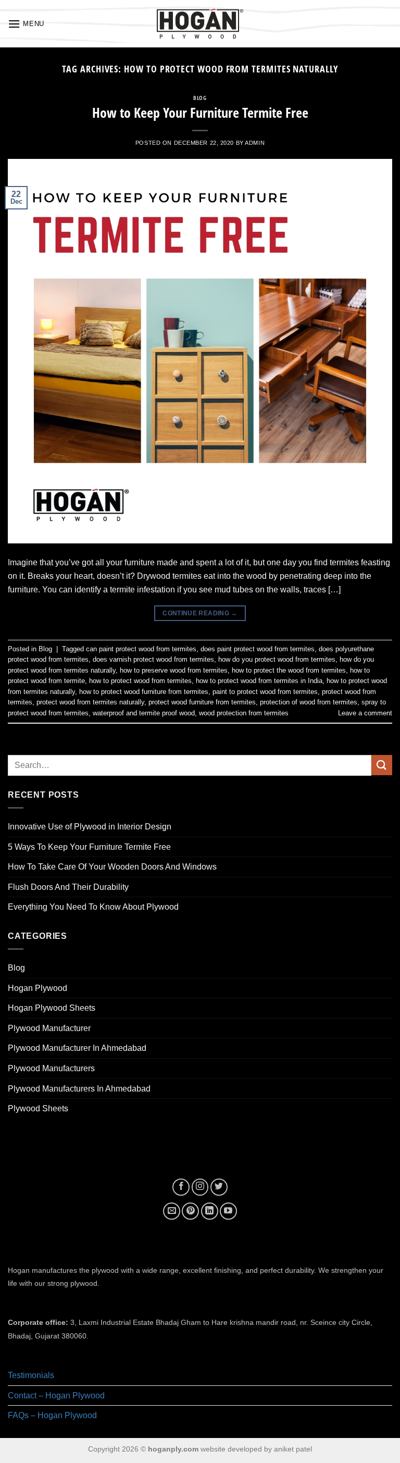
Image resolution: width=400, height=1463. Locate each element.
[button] (26, 23)
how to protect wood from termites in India (259, 681)
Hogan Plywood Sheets (51, 1007)
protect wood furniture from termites (202, 702)
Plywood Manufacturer (49, 1028)
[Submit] (381, 765)
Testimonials (31, 1375)
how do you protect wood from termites (276, 659)
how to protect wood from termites (140, 681)
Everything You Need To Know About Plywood (93, 906)
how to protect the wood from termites (289, 670)
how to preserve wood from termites (174, 670)
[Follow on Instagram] (200, 1187)
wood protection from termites (244, 713)
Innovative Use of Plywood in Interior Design (89, 826)
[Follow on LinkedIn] (209, 1211)
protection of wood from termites (308, 702)
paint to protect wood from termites (265, 692)
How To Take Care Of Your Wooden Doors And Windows (112, 866)
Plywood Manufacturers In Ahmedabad (79, 1088)
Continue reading (200, 613)
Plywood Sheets (38, 1108)
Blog (199, 98)
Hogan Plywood (37, 988)
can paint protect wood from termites (141, 649)
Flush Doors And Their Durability (68, 887)
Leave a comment (365, 713)
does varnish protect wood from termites (153, 659)
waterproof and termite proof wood (144, 713)
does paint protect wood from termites (258, 649)
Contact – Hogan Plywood (56, 1395)
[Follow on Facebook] (181, 1187)
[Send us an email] (171, 1211)
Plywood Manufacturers (51, 1068)
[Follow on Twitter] (219, 1187)
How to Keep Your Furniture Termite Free (200, 113)
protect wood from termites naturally (90, 702)
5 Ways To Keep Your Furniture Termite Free (89, 846)
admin (255, 143)
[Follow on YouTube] (228, 1211)
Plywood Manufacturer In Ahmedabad (77, 1048)
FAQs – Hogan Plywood (52, 1415)
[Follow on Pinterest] (190, 1211)
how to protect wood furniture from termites (143, 692)
